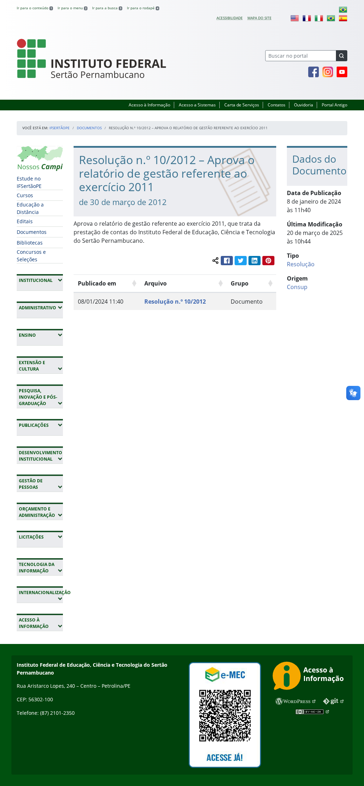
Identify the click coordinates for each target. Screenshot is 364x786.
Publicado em (97, 283)
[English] (294, 17)
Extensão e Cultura (41, 366)
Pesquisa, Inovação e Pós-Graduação (41, 397)
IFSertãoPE (59, 127)
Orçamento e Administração (41, 512)
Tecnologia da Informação (41, 567)
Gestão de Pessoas (41, 484)
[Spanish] (343, 17)
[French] (307, 17)
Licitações (41, 537)
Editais (25, 221)
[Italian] (319, 17)
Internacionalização (40, 596)
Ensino (41, 335)
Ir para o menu (72, 7)
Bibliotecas (30, 242)
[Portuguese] (343, 9)
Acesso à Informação (149, 105)
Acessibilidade (229, 17)
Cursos (25, 195)
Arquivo (155, 283)
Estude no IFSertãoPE (29, 182)
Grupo (239, 283)
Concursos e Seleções (31, 255)
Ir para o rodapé (142, 7)
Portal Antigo (334, 105)
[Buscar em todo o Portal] (341, 55)
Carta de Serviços (241, 105)
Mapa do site (259, 17)
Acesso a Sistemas (197, 105)
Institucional (41, 280)
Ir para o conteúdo (34, 7)
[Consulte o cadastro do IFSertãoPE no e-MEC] (224, 715)
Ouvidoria (303, 105)
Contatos (276, 105)
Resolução (301, 264)
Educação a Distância (30, 208)
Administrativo (41, 307)
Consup (297, 287)
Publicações (41, 425)
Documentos (89, 127)
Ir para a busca (106, 7)
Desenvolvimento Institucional (41, 456)
